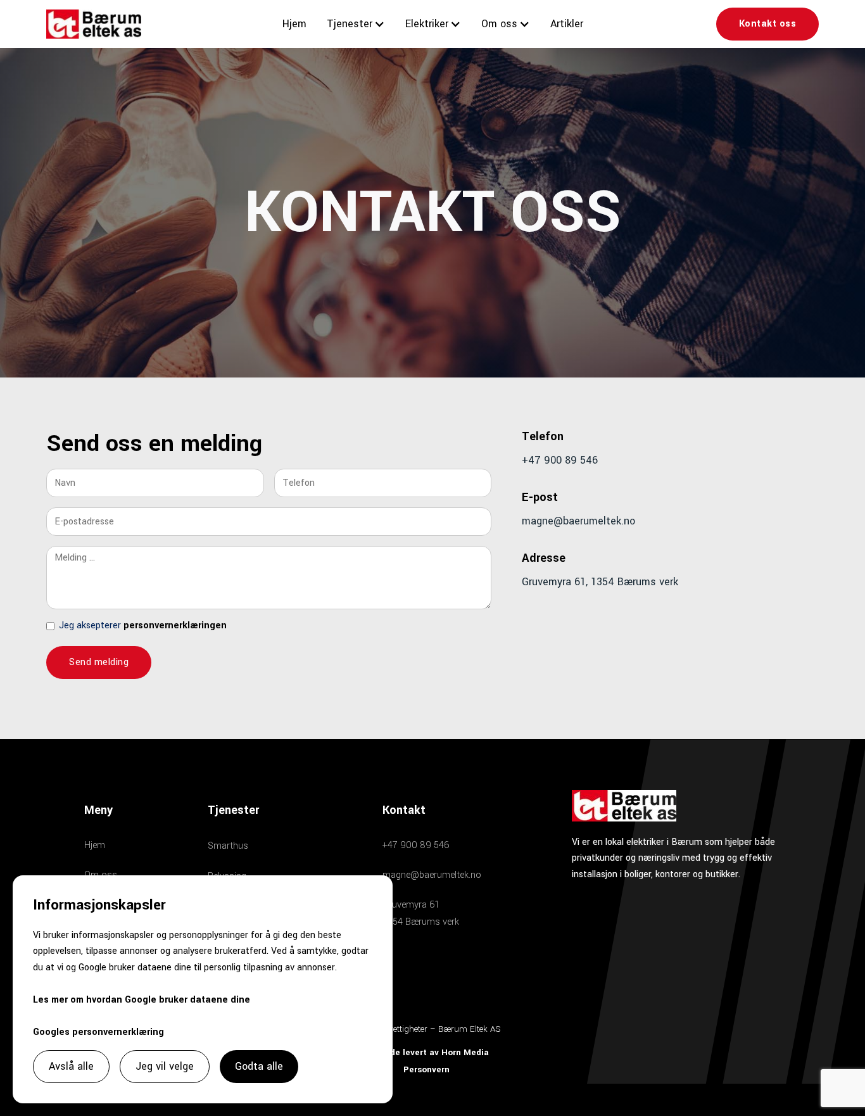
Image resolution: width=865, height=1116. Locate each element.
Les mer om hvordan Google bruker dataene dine (141, 999)
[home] (93, 24)
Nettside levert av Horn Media (426, 1052)
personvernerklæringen (175, 625)
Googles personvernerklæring (98, 1032)
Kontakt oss (768, 23)
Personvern (426, 1069)
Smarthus (228, 846)
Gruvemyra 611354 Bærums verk (420, 913)
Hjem (294, 23)
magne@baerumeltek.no (578, 521)
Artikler (566, 23)
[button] (356, 23)
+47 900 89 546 (560, 460)
